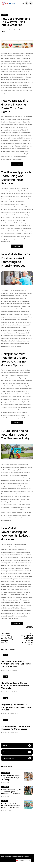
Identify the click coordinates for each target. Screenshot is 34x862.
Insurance (6, 773)
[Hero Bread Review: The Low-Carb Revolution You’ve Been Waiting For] (17, 677)
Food (4, 14)
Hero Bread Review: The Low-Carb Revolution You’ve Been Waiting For (15, 686)
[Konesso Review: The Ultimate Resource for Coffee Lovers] (17, 720)
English (21, 860)
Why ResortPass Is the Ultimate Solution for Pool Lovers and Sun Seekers (10, 806)
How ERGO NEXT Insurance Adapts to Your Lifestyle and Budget (11, 778)
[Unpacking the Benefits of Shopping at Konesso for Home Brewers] (17, 698)
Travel (4, 801)
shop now (17, 164)
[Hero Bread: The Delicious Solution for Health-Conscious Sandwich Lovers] (17, 655)
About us (7, 860)
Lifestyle (5, 787)
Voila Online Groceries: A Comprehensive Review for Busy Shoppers (7, 637)
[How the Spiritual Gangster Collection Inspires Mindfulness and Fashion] (28, 790)
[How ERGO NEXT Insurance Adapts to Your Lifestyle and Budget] (28, 776)
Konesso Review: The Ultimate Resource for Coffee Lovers (15, 727)
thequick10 (4, 29)
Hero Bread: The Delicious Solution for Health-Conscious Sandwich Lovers (16, 664)
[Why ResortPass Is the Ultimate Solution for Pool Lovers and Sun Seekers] (28, 804)
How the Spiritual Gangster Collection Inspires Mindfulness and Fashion (11, 792)
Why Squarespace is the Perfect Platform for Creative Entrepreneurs (27, 638)
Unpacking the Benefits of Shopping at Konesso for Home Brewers (16, 707)
